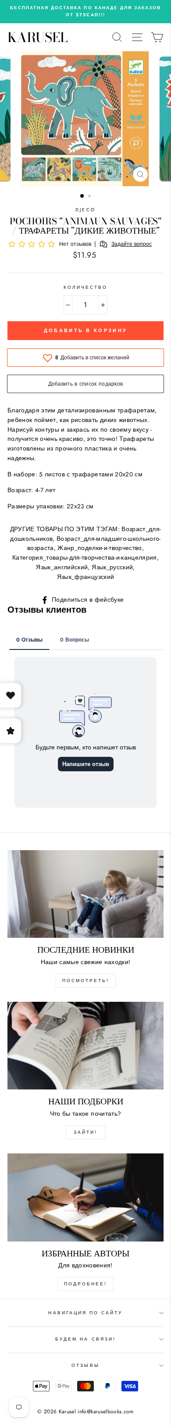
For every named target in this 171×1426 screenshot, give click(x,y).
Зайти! (85, 1132)
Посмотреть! (85, 980)
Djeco (85, 209)
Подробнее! (85, 1284)
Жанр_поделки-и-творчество (99, 547)
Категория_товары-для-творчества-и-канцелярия (84, 557)
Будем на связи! (85, 1339)
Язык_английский (62, 567)
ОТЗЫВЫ (85, 1365)
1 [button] (82, 196)
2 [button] (90, 197)
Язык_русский (112, 567)
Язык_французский (85, 576)
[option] (85, 11)
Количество (86, 287)
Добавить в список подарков (85, 384)
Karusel (37, 37)
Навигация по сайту (85, 1312)
